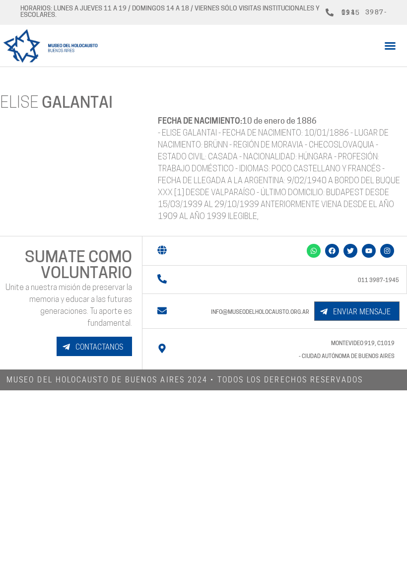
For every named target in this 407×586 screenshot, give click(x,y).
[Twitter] (350, 251)
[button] (390, 46)
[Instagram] (387, 251)
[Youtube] (369, 251)
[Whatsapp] (314, 251)
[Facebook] (332, 251)
